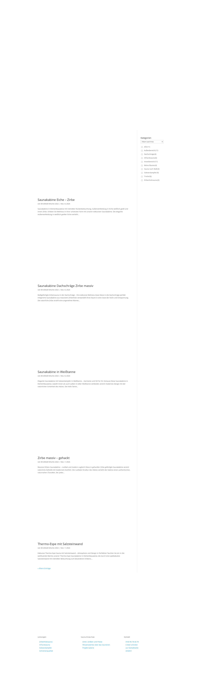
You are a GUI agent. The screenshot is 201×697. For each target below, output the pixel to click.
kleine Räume (150, 165)
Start (69, 61)
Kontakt (160, 13)
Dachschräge (150, 154)
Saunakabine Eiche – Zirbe (56, 200)
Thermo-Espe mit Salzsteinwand (60, 544)
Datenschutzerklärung (106, 664)
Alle (147, 147)
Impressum (90, 664)
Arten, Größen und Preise (92, 642)
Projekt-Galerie (111, 105)
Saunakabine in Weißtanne (56, 372)
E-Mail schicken (132, 645)
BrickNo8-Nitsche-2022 (50, 204)
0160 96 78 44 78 (132, 642)
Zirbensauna (79, 61)
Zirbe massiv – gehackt (54, 458)
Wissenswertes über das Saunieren (96, 645)
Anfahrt (129, 651)
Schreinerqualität (124, 61)
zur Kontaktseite (132, 648)
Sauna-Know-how (108, 61)
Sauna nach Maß (151, 169)
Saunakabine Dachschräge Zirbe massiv (65, 286)
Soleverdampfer (151, 173)
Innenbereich (151, 161)
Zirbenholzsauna (151, 180)
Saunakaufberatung (79, 113)
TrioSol (148, 176)
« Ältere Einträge (44, 568)
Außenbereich (151, 150)
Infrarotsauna (91, 61)
